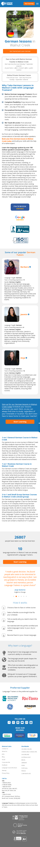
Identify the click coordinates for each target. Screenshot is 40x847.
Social (3, 759)
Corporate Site (6, 762)
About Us (4, 751)
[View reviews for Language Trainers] (20, 839)
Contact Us (5, 749)
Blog (3, 757)
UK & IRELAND (25, 754)
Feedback (4, 765)
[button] (13, 596)
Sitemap (4, 770)
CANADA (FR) (33, 752)
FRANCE (23, 771)
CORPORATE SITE (26, 773)
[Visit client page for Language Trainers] (20, 832)
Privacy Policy (5, 773)
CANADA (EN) (25, 752)
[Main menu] (37, 3)
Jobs (3, 754)
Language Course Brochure (9, 768)
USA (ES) (29, 749)
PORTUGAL (24, 768)
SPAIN (23, 765)
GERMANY (24, 763)
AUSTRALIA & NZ (26, 757)
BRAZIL (23, 760)
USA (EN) (23, 749)
